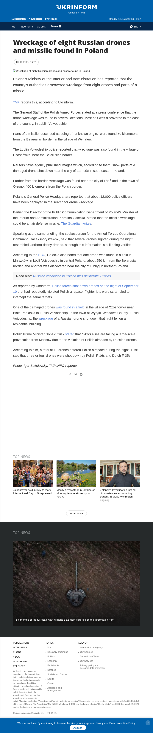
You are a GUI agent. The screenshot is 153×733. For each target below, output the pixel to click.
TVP (16, 102)
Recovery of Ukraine (57, 652)
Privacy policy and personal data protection (92, 666)
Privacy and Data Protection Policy (115, 723)
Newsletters (35, 18)
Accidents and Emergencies (54, 689)
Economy (27, 26)
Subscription (19, 18)
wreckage (46, 318)
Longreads (20, 661)
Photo (17, 652)
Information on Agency (91, 647)
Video (16, 657)
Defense (51, 670)
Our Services (86, 661)
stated (70, 334)
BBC (41, 255)
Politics (51, 656)
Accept (77, 727)
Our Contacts (86, 652)
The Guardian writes (76, 223)
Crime (50, 683)
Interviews (20, 647)
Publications (21, 643)
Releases (19, 666)
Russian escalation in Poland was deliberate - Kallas (72, 276)
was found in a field (70, 307)
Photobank (51, 18)
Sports (41, 26)
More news (76, 513)
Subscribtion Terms (89, 656)
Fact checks (53, 665)
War (14, 26)
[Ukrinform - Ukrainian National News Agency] (76, 7)
